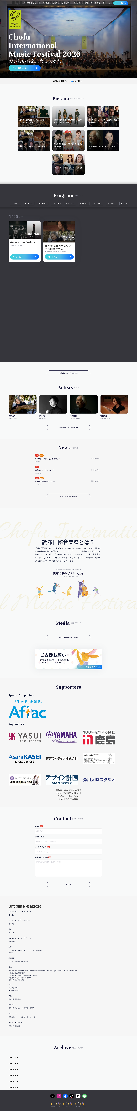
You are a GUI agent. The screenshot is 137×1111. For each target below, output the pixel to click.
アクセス (88, 3)
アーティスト (44, 3)
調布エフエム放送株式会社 (68, 789)
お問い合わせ (77, 3)
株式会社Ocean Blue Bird (68, 792)
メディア (65, 3)
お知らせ (55, 3)
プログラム (31, 3)
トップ (22, 3)
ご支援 (97, 3)
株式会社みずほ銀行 (68, 798)
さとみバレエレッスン (68, 795)
